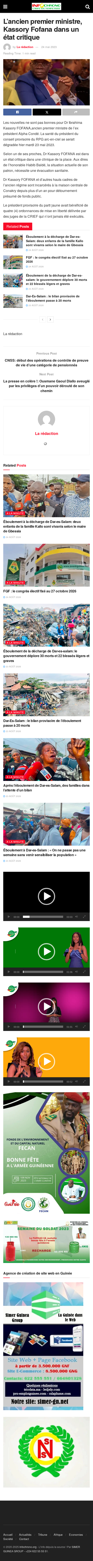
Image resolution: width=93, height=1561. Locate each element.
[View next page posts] (50, 319)
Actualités (25, 1535)
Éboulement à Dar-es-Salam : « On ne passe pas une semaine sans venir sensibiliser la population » (44, 852)
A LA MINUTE (15, 513)
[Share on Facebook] (17, 112)
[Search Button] (87, 6)
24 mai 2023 (49, 47)
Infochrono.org (28, 1547)
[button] (46, 896)
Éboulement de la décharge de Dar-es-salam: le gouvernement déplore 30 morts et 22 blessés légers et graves (56, 279)
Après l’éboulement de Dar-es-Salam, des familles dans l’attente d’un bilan (46, 787)
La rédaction (25, 47)
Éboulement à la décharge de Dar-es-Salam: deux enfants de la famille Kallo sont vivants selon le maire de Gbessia (54, 240)
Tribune (42, 1535)
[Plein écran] (84, 917)
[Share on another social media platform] (76, 112)
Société (8, 1539)
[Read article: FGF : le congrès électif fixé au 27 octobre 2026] (13, 262)
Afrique (58, 1535)
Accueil (8, 1535)
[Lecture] (9, 917)
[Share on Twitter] (47, 112)
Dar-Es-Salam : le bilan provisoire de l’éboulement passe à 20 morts (53, 298)
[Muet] (76, 917)
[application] (46, 896)
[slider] (43, 917)
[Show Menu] (5, 6)
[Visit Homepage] (46, 6)
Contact (24, 1539)
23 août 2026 (36, 288)
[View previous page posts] (42, 319)
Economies (76, 1535)
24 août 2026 (36, 250)
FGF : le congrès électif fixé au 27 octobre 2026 (57, 259)
